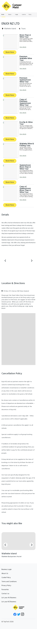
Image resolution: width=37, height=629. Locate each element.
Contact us (5, 593)
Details (9, 14)
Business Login (7, 569)
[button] (10, 41)
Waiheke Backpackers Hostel (11, 556)
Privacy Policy (6, 585)
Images (16, 14)
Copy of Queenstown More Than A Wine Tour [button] (25, 189)
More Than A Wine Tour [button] (25, 36)
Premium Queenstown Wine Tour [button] (25, 79)
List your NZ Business (9, 601)
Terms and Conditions (9, 581)
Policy (30, 14)
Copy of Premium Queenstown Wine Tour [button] (25, 102)
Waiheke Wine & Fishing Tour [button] (27, 144)
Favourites (5, 589)
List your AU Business (9, 597)
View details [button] (23, 47)
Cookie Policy (6, 577)
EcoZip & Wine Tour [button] (26, 123)
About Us (5, 573)
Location (24, 14)
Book (3, 14)
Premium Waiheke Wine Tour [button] (26, 58)
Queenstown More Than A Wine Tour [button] (25, 167)
